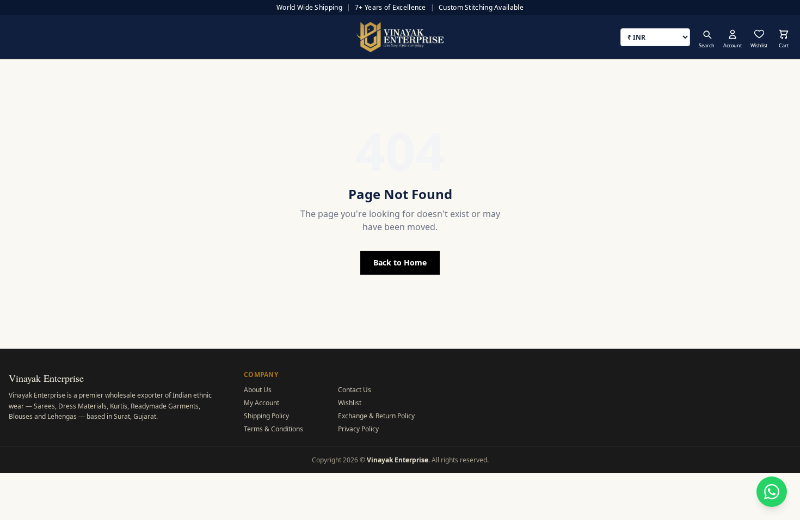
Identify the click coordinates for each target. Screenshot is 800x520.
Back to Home (400, 262)
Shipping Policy (266, 415)
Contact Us (354, 389)
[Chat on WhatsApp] (771, 491)
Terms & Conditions (273, 429)
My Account (261, 402)
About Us (258, 389)
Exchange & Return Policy (376, 415)
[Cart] (783, 34)
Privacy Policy (358, 429)
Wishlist (349, 402)
